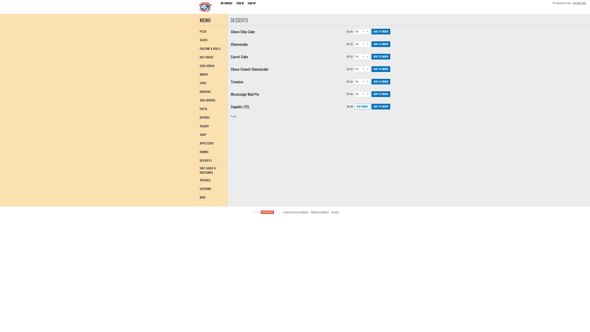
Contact (335, 212)
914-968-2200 (579, 3)
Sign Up (252, 3)
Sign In (240, 3)
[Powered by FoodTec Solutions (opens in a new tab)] (262, 212)
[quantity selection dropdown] (367, 31)
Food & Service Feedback (295, 212)
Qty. (357, 32)
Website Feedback (320, 212)
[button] (205, 7)
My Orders (226, 3)
